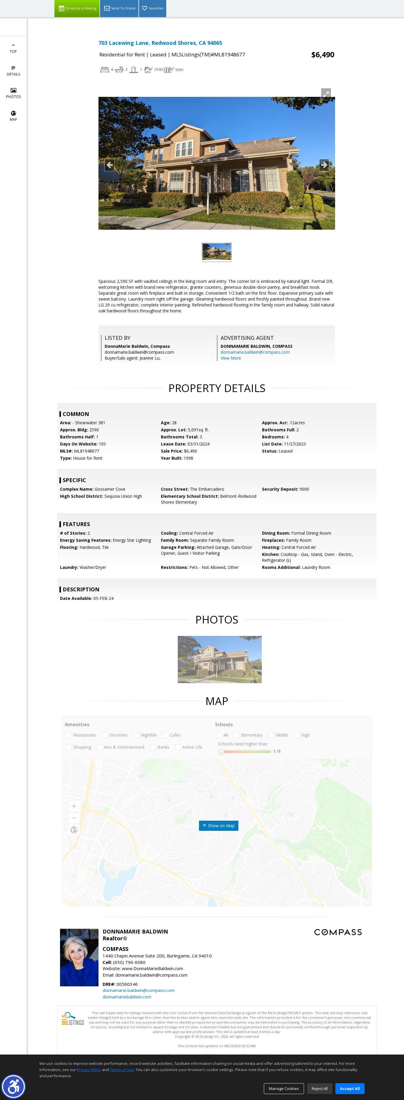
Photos (13, 96)
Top (13, 51)
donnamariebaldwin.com (127, 997)
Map (13, 119)
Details (13, 74)
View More (231, 358)
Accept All (350, 1088)
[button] (13, 1086)
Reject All (320, 1088)
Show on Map (221, 825)
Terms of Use (122, 1069)
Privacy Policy (89, 1069)
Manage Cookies (284, 1088)
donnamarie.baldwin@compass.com (255, 352)
